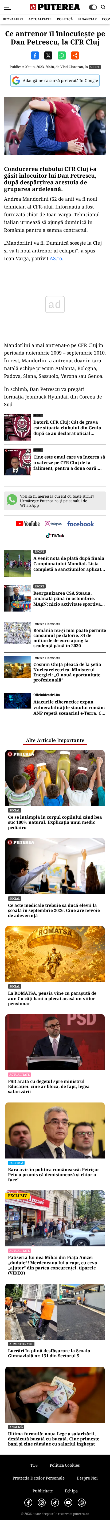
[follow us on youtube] (28, 524)
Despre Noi (87, 1478)
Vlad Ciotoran (71, 66)
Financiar (87, 19)
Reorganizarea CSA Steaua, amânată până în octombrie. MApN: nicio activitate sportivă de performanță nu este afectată (68, 598)
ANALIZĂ (16, 1427)
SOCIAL (14, 810)
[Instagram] (42, 1503)
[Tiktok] (55, 1503)
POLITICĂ (65, 19)
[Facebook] (28, 1503)
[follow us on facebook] (80, 524)
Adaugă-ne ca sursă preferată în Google (60, 80)
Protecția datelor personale (39, 1478)
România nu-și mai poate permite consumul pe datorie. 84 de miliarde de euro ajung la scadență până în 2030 (69, 638)
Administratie (21, 1344)
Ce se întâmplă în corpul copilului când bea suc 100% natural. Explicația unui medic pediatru (55, 822)
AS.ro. (56, 258)
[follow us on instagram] (53, 524)
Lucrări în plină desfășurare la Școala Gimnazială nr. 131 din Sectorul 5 (49, 1353)
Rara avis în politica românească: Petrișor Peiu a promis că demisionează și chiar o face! (53, 1175)
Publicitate (43, 1490)
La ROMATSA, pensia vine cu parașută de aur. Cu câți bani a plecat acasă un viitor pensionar (52, 998)
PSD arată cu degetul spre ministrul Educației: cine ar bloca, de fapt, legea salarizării (49, 1086)
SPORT (94, 67)
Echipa (71, 1490)
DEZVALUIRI (13, 19)
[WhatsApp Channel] (82, 1503)
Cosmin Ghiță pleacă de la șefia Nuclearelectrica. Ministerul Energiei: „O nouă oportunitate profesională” (67, 672)
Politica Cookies (65, 1465)
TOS (34, 1465)
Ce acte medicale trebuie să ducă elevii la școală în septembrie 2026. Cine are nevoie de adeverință (54, 910)
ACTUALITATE (40, 19)
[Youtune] (68, 1503)
